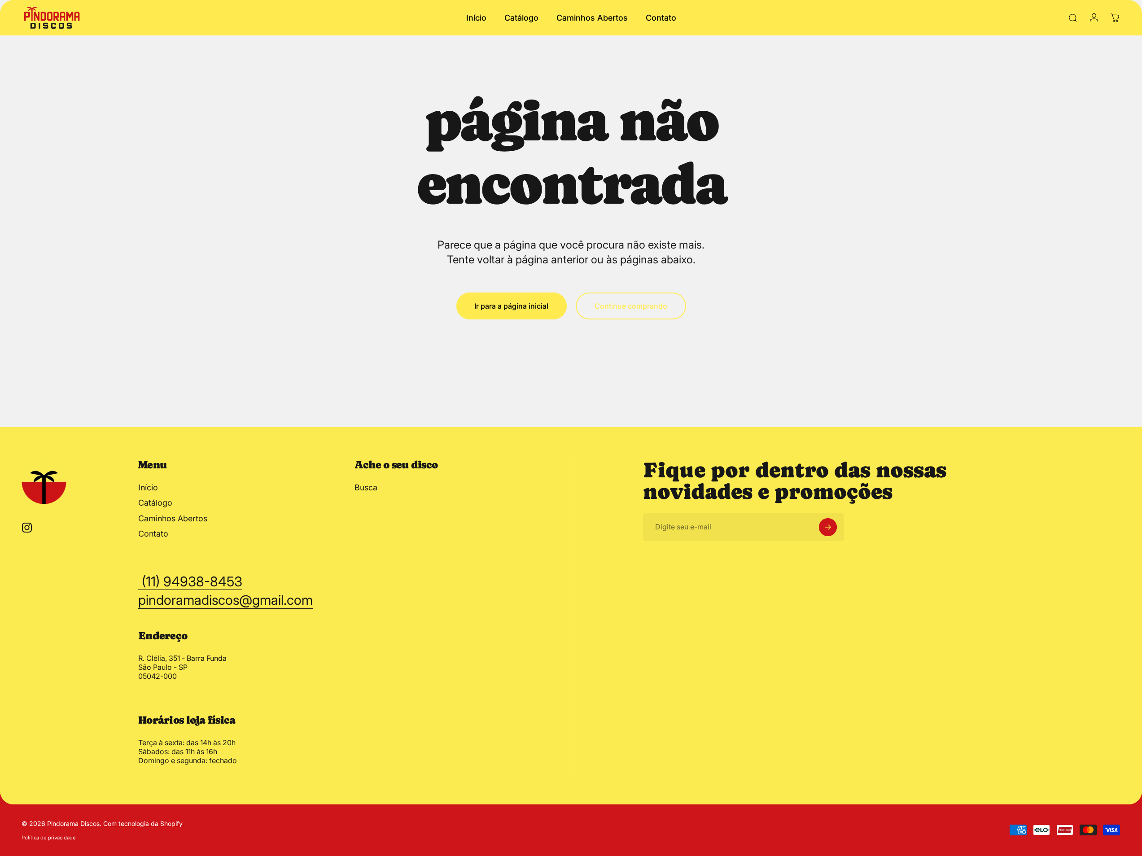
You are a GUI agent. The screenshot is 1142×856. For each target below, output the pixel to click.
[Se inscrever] (828, 527)
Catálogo (155, 502)
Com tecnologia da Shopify (143, 823)
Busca (365, 487)
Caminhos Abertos (172, 518)
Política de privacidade (49, 837)
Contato (153, 533)
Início (148, 487)
